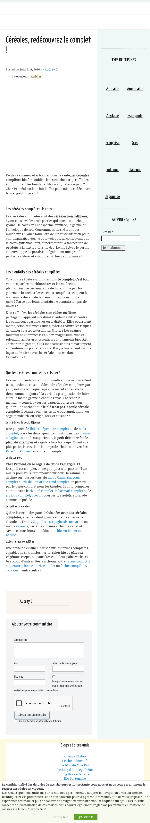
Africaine (112, 89)
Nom (16, 663)
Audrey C (51, 69)
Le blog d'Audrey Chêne (75, 770)
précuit (37, 495)
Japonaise (112, 196)
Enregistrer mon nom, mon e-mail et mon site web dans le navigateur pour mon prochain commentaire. (48, 686)
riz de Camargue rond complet (46, 482)
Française (113, 143)
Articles (36, 76)
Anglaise (112, 116)
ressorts (22, 526)
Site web (18, 676)
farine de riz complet (39, 566)
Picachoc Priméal (19, 451)
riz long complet (18, 495)
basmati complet (70, 491)
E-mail (107, 232)
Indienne (112, 169)
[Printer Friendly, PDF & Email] (9, 579)
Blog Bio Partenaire (75, 774)
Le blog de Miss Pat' (75, 765)
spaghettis (59, 522)
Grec (135, 143)
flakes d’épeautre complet (49, 429)
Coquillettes (42, 522)
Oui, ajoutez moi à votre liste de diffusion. (40, 721)
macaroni (76, 522)
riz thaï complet (41, 491)
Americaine (135, 89)
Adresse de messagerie (64, 663)
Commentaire (20, 639)
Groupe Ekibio (75, 756)
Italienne (135, 169)
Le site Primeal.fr (75, 761)
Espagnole (135, 116)
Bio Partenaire (75, 778)
